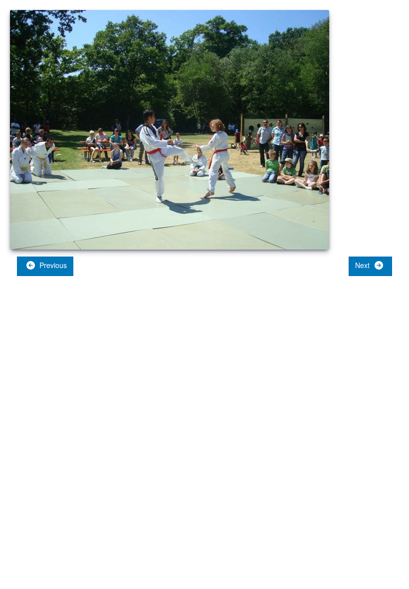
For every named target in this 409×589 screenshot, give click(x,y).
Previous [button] (52, 265)
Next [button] (363, 265)
